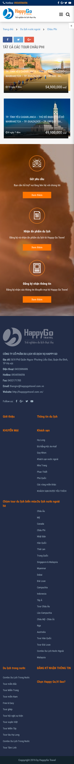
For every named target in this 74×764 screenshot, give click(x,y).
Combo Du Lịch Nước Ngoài (50, 651)
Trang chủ (8, 29)
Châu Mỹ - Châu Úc (46, 619)
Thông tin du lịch (47, 416)
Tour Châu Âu (43, 606)
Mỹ (38, 517)
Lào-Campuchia (44, 612)
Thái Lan (41, 549)
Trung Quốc (42, 555)
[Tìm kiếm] (68, 14)
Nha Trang (42, 465)
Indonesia (41, 593)
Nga (39, 625)
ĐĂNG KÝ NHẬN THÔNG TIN (54, 668)
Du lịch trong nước (14, 668)
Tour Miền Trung (11, 690)
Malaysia (41, 657)
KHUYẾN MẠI (11, 430)
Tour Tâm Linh (10, 747)
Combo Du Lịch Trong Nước (16, 677)
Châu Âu (41, 511)
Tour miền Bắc (10, 684)
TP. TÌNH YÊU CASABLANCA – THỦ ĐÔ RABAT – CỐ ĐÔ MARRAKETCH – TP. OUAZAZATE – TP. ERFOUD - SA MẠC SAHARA (35, 121)
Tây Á (39, 600)
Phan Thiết (42, 471)
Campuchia (42, 587)
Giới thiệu (9, 416)
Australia (41, 632)
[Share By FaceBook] (7, 39)
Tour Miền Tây (9, 728)
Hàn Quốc (41, 542)
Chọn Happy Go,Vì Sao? (51, 681)
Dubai (39, 574)
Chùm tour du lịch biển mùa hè (20, 504)
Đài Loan (41, 581)
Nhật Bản (41, 536)
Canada (40, 523)
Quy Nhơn (41, 452)
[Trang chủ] (19, 13)
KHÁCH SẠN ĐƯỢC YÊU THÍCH (51, 491)
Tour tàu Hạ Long (11, 734)
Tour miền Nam (10, 696)
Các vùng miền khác (46, 484)
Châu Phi (52, 29)
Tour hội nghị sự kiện (13, 715)
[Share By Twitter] (18, 39)
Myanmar (41, 568)
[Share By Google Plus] (29, 39)
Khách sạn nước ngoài (47, 459)
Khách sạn (43, 430)
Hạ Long (41, 440)
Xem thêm (37, 195)
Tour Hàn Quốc (44, 638)
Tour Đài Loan (43, 644)
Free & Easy (8, 703)
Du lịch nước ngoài (30, 29)
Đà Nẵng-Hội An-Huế (47, 446)
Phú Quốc (41, 478)
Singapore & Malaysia (47, 562)
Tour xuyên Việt (10, 722)
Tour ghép (7, 709)
